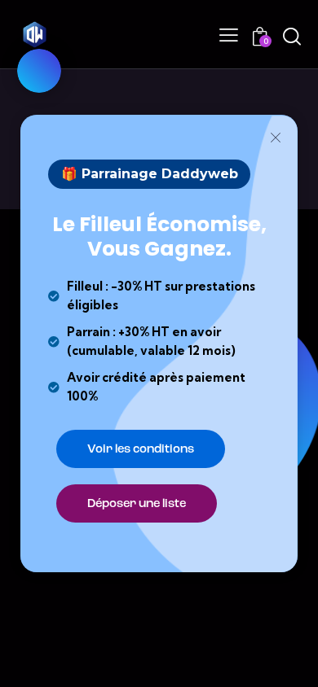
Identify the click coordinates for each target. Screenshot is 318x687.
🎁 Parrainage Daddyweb (149, 174)
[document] (159, 343)
